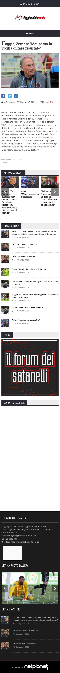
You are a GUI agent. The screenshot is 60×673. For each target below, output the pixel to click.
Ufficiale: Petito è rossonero (23, 256)
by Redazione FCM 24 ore (15, 102)
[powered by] (30, 663)
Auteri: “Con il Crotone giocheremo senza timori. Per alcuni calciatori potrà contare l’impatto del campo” (9, 202)
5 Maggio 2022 (37, 102)
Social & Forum (31, 3)
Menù (31, 33)
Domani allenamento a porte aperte (27, 307)
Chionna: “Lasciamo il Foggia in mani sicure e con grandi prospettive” (49, 198)
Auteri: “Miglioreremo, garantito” (30, 194)
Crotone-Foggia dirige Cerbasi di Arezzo (29, 269)
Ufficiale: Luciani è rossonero (24, 244)
